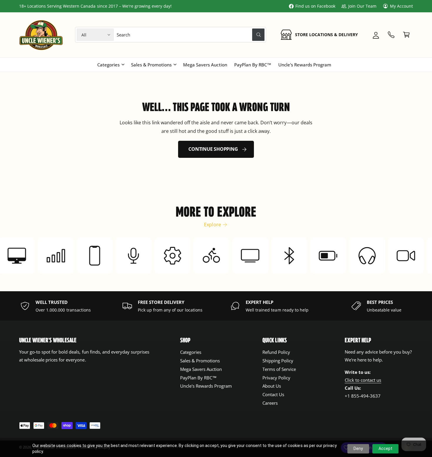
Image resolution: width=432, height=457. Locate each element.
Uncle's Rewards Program (206, 386)
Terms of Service (279, 369)
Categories (108, 65)
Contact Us (273, 394)
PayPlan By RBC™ (198, 378)
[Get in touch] (391, 34)
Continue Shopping (213, 149)
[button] (406, 34)
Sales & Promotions (151, 65)
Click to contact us (363, 380)
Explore (212, 224)
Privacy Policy (276, 378)
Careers (270, 403)
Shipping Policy (277, 361)
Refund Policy (276, 352)
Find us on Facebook (315, 6)
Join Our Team (362, 6)
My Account (401, 6)
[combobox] (190, 34)
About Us (271, 386)
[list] (216, 306)
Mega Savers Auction (201, 369)
